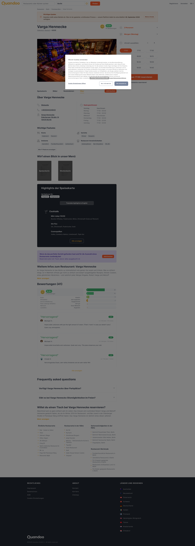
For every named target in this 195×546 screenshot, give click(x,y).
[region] (98, 72)
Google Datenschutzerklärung (117, 78)
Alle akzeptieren (121, 83)
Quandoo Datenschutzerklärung (99, 78)
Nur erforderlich (106, 83)
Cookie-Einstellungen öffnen (77, 83)
